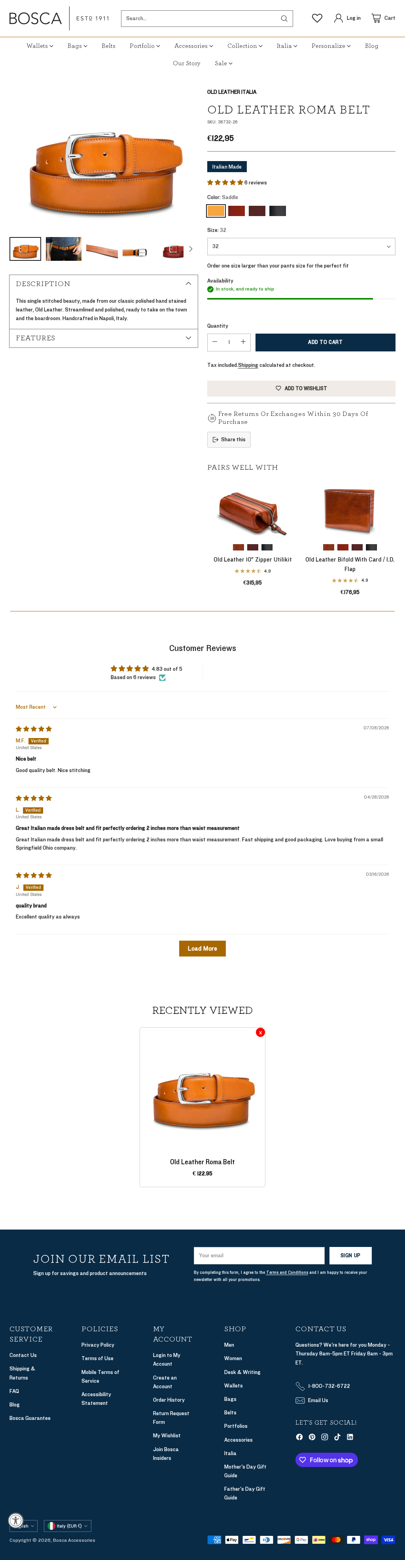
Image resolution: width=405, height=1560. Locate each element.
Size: (216, 230)
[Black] (277, 210)
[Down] (191, 249)
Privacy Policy (97, 1345)
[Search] (284, 18)
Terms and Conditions (287, 1272)
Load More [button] (202, 948)
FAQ (14, 1391)
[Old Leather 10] (252, 509)
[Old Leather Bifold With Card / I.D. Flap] (350, 509)
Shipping (248, 365)
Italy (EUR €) (69, 1526)
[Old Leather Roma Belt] (103, 158)
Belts (230, 1412)
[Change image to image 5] (174, 249)
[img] (34, 729)
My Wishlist (167, 1435)
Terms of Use (97, 1358)
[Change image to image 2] (63, 249)
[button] (225, 182)
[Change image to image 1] (25, 249)
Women (233, 1358)
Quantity (217, 326)
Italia (230, 1453)
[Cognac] (236, 210)
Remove (260, 1032)
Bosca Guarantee (30, 1418)
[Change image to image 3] (102, 249)
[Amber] (238, 547)
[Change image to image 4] (138, 249)
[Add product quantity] (243, 342)
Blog (14, 1404)
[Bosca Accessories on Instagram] (324, 1438)
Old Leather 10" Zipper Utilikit (253, 559)
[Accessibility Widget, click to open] (16, 1520)
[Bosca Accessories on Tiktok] (337, 1438)
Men (229, 1345)
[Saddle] (216, 210)
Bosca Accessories (74, 1540)
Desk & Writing (242, 1372)
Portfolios (236, 1426)
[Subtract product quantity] (215, 342)
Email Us (318, 1400)
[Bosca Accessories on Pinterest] (312, 1438)
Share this (233, 439)
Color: (222, 197)
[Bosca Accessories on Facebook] (299, 1438)
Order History (169, 1400)
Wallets (233, 1385)
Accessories (238, 1440)
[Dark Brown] (257, 210)
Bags (230, 1399)
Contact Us (23, 1355)
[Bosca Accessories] (58, 18)
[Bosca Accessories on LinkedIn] (350, 1438)
